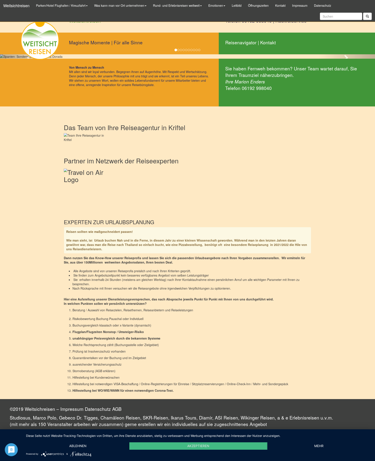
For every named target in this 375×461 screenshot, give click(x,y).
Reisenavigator (241, 42)
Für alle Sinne (128, 42)
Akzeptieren (198, 446)
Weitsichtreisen (16, 5)
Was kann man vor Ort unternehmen (119, 5)
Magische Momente (89, 42)
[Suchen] (367, 16)
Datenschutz (98, 409)
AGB (117, 409)
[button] (347, 56)
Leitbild (237, 5)
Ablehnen (77, 446)
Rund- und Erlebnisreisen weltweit (176, 5)
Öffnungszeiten (258, 5)
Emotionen (215, 5)
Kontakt (268, 42)
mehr (319, 446)
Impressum (72, 409)
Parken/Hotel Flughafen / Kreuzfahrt (61, 5)
